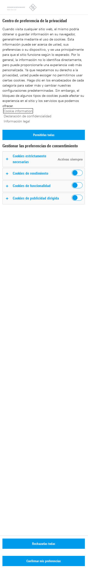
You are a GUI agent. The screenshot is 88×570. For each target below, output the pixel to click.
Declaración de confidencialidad (27, 116)
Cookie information (18, 111)
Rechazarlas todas (43, 543)
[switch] (77, 173)
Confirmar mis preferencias (43, 561)
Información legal (17, 121)
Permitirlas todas (44, 135)
